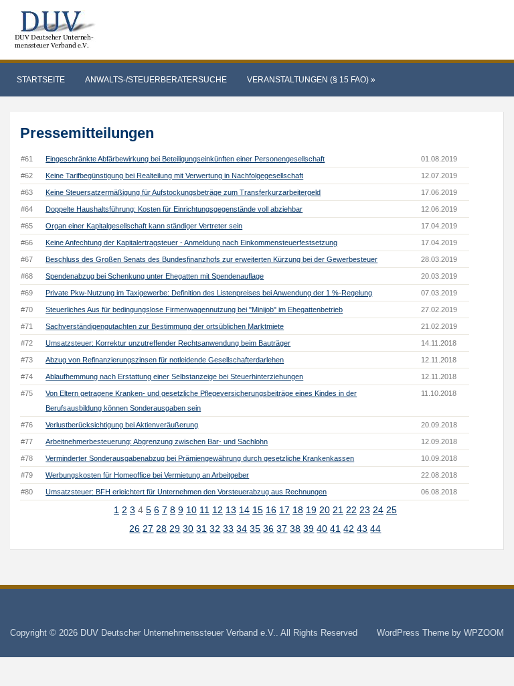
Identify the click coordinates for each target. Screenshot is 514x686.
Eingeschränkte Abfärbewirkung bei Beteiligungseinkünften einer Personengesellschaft (185, 159)
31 (201, 528)
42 (348, 528)
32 (214, 528)
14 (244, 509)
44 (375, 528)
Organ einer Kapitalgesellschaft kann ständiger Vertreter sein (144, 226)
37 (281, 528)
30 (188, 528)
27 (148, 528)
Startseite (41, 79)
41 (335, 528)
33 (228, 528)
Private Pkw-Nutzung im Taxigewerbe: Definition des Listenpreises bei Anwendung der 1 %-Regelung (209, 293)
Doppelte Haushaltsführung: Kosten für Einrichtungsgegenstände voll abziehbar (174, 209)
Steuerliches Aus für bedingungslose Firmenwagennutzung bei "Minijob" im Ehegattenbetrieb (194, 309)
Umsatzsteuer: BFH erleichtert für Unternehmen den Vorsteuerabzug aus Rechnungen (186, 492)
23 (364, 509)
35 (255, 528)
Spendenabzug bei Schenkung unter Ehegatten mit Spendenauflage (155, 276)
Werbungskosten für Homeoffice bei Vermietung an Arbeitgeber (147, 475)
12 (217, 509)
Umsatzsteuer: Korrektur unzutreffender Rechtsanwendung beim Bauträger (168, 343)
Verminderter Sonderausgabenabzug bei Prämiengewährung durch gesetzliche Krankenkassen (200, 458)
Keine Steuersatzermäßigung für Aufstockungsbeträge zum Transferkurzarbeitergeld (183, 192)
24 (378, 509)
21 (338, 509)
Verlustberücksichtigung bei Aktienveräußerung (122, 425)
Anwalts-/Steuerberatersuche (156, 79)
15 (257, 509)
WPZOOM (484, 633)
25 (391, 509)
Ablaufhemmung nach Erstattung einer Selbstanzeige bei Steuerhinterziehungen (174, 376)
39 (308, 528)
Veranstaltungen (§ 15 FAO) (311, 79)
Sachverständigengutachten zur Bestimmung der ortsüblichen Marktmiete (165, 326)
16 (271, 509)
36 (268, 528)
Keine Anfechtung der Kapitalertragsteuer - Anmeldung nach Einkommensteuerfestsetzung (191, 242)
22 (351, 509)
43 (362, 528)
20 (324, 509)
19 (311, 509)
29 (174, 528)
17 (284, 509)
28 (161, 528)
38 (295, 528)
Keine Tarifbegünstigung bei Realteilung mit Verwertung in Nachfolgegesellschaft (174, 176)
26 (134, 528)
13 (231, 509)
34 (241, 528)
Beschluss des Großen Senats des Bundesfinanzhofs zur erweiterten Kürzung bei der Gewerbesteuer (211, 259)
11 (204, 509)
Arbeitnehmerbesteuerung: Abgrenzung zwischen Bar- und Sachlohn (157, 441)
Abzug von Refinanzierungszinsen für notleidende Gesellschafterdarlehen (165, 360)
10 (191, 509)
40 (322, 528)
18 (297, 509)
